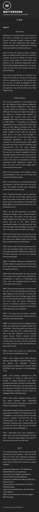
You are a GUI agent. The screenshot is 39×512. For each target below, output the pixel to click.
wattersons (13, 11)
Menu (20, 20)
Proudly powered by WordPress (13, 507)
